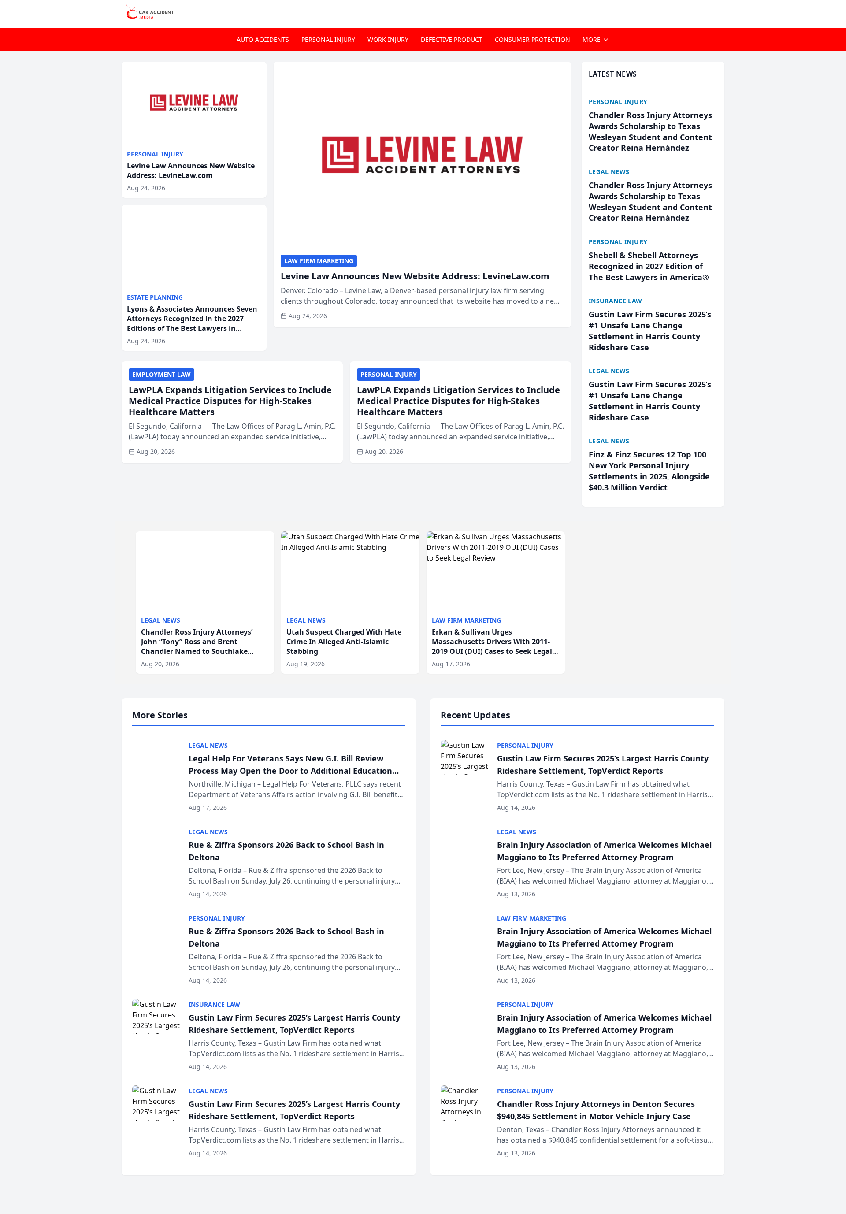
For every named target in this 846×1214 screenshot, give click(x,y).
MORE (592, 39)
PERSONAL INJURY (328, 39)
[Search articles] (720, 12)
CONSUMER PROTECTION (532, 39)
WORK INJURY (387, 39)
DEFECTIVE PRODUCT (451, 39)
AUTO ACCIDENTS (263, 39)
